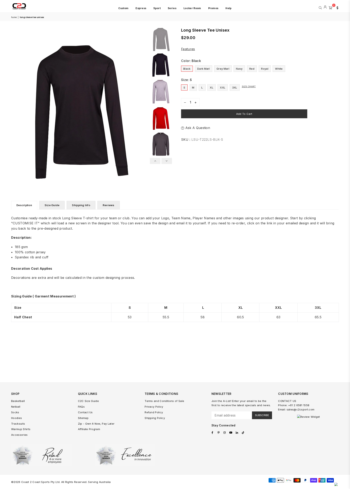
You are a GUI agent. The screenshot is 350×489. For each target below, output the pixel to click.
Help (228, 8)
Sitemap (83, 418)
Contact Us (85, 412)
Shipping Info (81, 205)
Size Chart (249, 86)
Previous (14, 108)
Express (141, 8)
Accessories (19, 434)
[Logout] (325, 7)
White (279, 68)
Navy (239, 68)
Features (188, 49)
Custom (123, 8)
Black (187, 68)
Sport (157, 8)
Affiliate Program (89, 429)
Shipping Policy (155, 418)
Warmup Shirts (20, 429)
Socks (15, 412)
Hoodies (16, 418)
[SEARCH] (320, 7)
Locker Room (192, 8)
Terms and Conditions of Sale (164, 401)
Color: (191, 61)
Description (24, 205)
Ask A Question (197, 128)
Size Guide (52, 205)
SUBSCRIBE (262, 415)
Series (172, 8)
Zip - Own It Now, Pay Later (96, 423)
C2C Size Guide (88, 401)
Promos (213, 8)
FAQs (81, 406)
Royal (264, 68)
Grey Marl (223, 68)
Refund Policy (154, 412)
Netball (15, 406)
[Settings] (336, 7)
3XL (234, 87)
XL (211, 87)
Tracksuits (18, 423)
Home (14, 17)
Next (144, 108)
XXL (222, 87)
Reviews (108, 205)
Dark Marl (203, 68)
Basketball (18, 401)
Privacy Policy (154, 406)
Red (251, 68)
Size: (186, 80)
